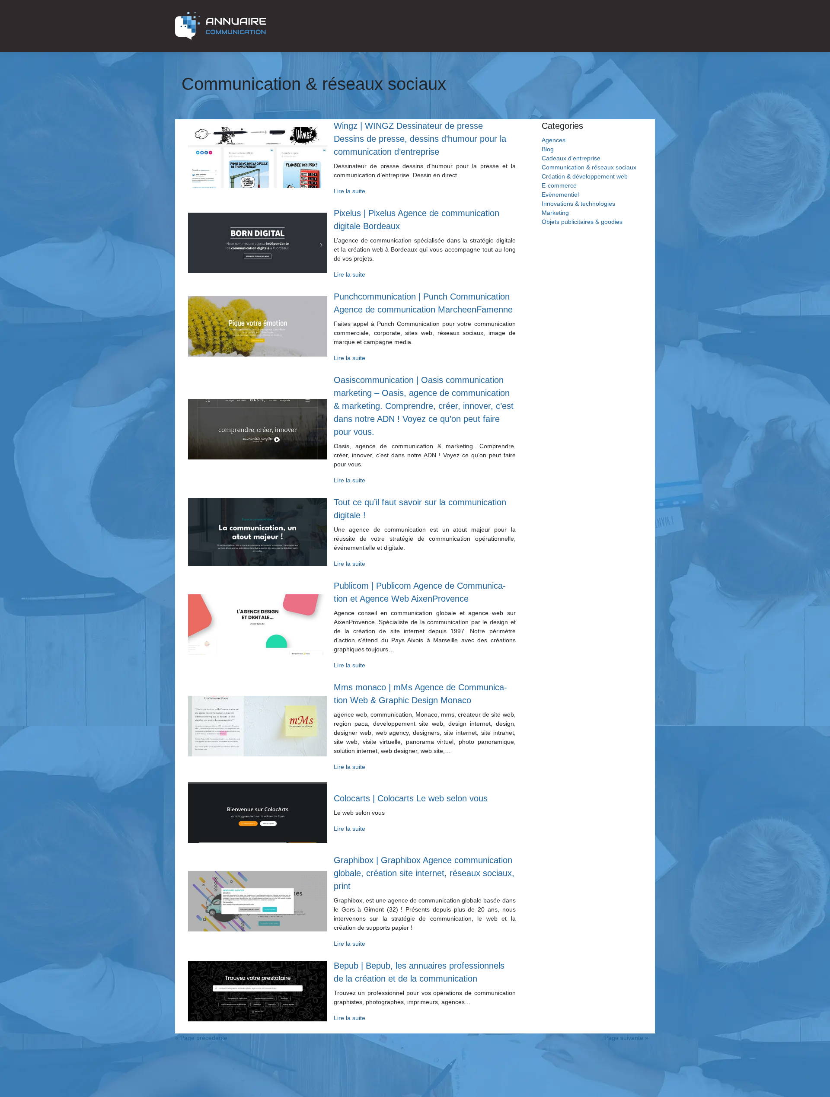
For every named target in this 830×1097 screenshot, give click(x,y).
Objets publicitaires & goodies (582, 221)
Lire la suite (349, 191)
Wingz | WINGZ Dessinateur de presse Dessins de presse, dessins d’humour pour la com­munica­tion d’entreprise (420, 138)
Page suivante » (626, 1037)
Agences (553, 140)
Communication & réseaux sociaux (589, 167)
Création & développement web (585, 176)
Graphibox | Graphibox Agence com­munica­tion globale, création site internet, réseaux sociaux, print (424, 873)
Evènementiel (560, 194)
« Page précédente (201, 1037)
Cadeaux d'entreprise (571, 158)
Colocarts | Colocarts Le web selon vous (411, 798)
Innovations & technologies (578, 203)
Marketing (555, 212)
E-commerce (559, 185)
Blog (548, 149)
